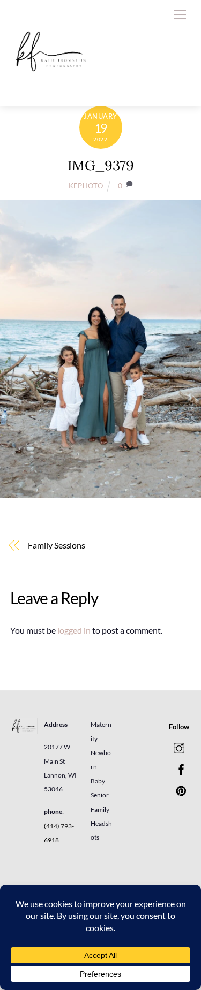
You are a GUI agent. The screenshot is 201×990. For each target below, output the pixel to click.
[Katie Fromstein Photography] (50, 86)
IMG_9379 (101, 165)
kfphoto (86, 185)
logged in (74, 630)
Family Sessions (56, 545)
